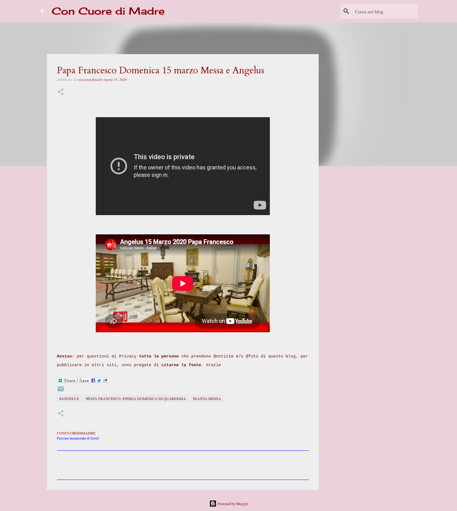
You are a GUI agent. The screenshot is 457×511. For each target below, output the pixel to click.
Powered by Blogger (232, 503)
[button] (60, 92)
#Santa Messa (207, 398)
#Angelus (69, 398)
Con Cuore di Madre (108, 11)
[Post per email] (60, 391)
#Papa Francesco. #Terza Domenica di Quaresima (136, 398)
